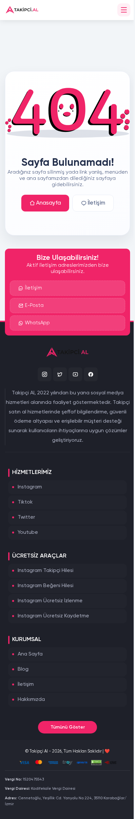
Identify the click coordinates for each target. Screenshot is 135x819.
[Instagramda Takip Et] (44, 374)
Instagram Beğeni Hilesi (45, 585)
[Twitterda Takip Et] (60, 374)
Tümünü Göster (67, 727)
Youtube (28, 532)
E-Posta (34, 305)
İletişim (96, 203)
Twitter (26, 517)
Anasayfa (48, 203)
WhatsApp (37, 322)
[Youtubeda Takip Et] (75, 374)
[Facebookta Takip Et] (91, 374)
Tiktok (25, 502)
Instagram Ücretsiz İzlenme (50, 601)
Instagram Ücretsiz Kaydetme (53, 616)
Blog (23, 669)
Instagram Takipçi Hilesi (45, 570)
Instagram (30, 487)
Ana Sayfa (30, 654)
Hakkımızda (31, 699)
